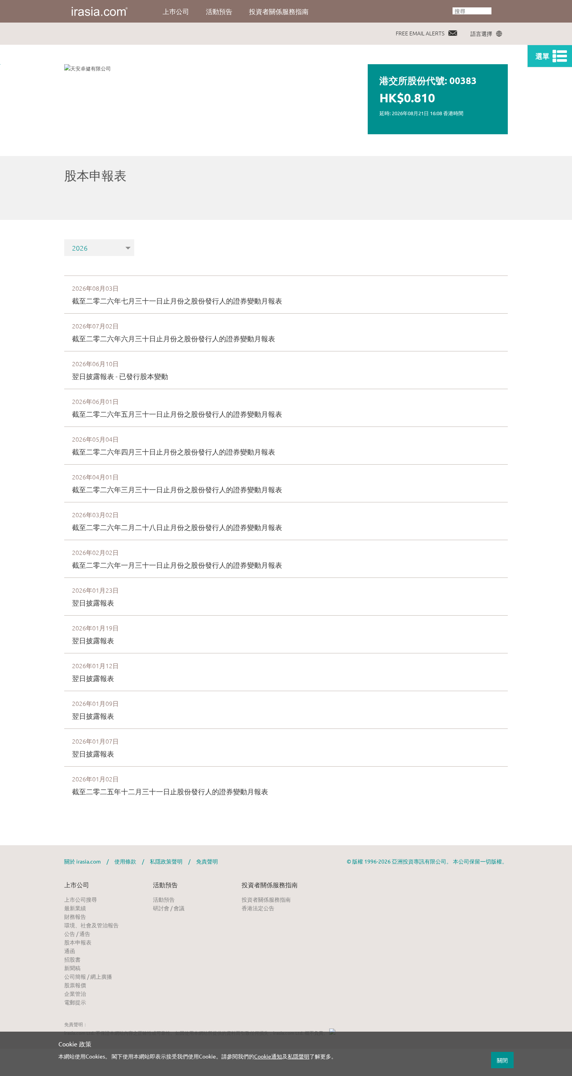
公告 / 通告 (77, 933)
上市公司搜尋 (80, 899)
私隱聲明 (298, 1056)
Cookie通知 (268, 1056)
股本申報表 (77, 942)
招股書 (72, 959)
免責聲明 (207, 861)
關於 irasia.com (82, 861)
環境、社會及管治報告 (91, 925)
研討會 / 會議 (168, 907)
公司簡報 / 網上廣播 (88, 976)
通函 (69, 950)
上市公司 (76, 884)
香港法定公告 (258, 907)
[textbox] (472, 10)
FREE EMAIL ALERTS (420, 33)
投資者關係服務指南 (279, 11)
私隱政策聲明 (166, 861)
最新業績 (75, 907)
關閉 (502, 1060)
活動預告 (219, 11)
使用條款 (125, 861)
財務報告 (75, 916)
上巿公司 (176, 11)
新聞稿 (72, 967)
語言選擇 (481, 33)
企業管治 (75, 993)
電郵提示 (75, 1002)
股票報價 (75, 984)
